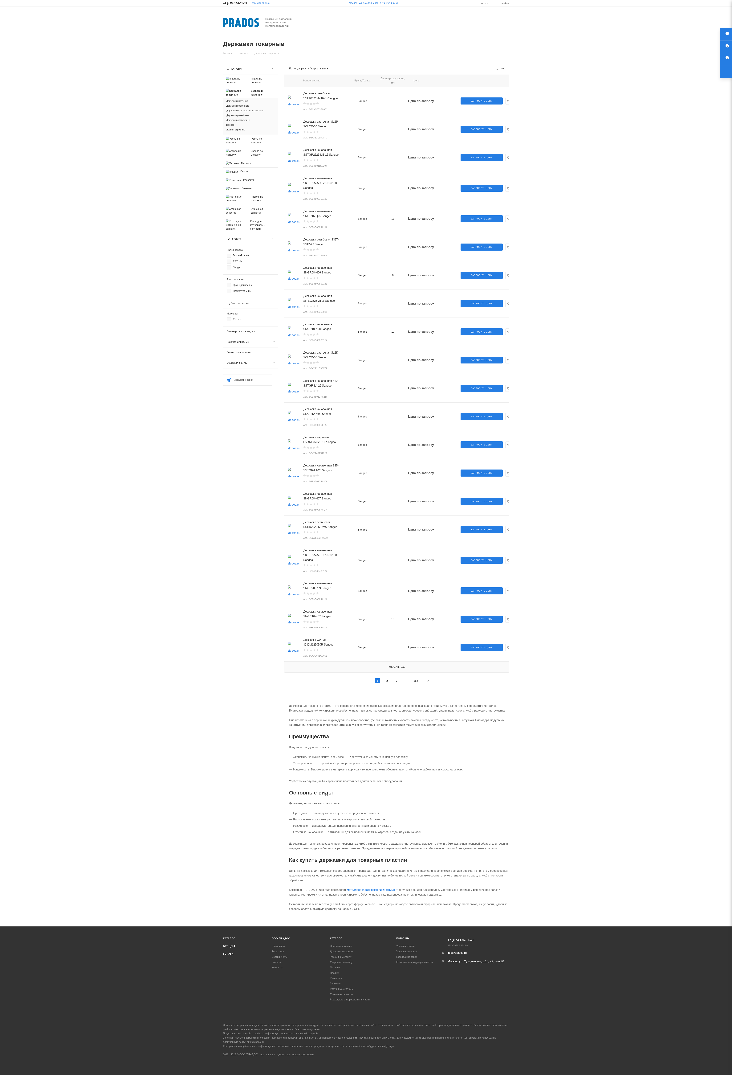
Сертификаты (279, 956)
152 (415, 680)
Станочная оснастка (341, 994)
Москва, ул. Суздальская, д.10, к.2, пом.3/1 (374, 3)
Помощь (402, 938)
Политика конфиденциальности (414, 962)
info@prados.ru (457, 952)
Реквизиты (278, 951)
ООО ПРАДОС (281, 938)
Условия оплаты (405, 946)
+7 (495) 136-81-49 (235, 3)
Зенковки (335, 983)
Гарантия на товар (406, 956)
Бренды (229, 946)
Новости (276, 962)
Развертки (336, 978)
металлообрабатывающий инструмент (372, 889)
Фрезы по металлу (341, 956)
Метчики (335, 967)
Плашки (334, 972)
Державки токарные (341, 951)
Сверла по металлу (341, 962)
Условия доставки (406, 951)
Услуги (228, 953)
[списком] (496, 69)
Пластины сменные (341, 946)
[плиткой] (491, 69)
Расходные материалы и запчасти (350, 999)
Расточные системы (341, 988)
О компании (278, 946)
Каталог (229, 938)
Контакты (277, 967)
